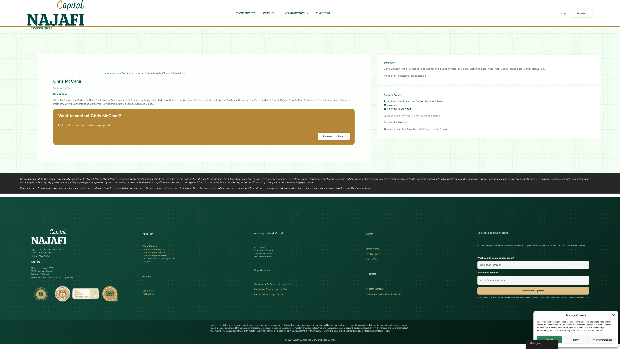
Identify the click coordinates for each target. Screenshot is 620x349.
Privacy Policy (373, 254)
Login (564, 13)
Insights (268, 13)
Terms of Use (372, 248)
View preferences (602, 339)
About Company (151, 246)
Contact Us (148, 290)
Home (106, 73)
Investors (323, 13)
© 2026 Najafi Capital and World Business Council (310, 340)
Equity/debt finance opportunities (270, 289)
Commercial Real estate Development (272, 284)
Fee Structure (295, 13)
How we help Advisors (154, 252)
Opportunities (245, 13)
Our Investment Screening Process (160, 258)
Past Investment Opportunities (269, 294)
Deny (576, 339)
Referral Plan (372, 259)
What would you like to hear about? (495, 258)
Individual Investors (121, 73)
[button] (613, 315)
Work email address (487, 272)
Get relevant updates (533, 290)
